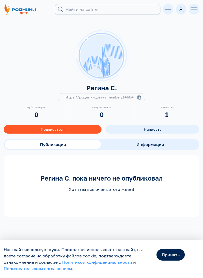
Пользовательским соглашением (38, 268)
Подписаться (52, 129)
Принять (170, 254)
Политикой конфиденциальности (97, 262)
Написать (152, 129)
